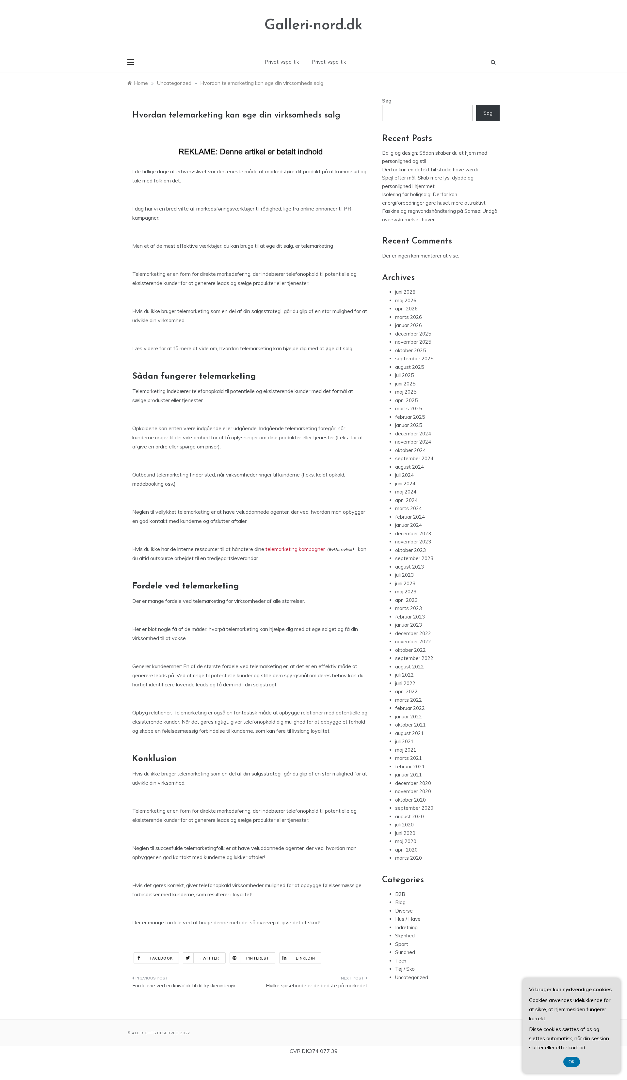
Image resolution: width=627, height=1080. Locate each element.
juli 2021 (404, 741)
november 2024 (413, 442)
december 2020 (413, 783)
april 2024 (406, 500)
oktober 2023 (410, 550)
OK (572, 1061)
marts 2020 (408, 858)
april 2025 (406, 400)
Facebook (161, 958)
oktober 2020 (410, 800)
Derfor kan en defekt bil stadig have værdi (430, 169)
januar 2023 (408, 625)
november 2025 (413, 342)
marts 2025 (408, 408)
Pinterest (257, 958)
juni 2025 (405, 384)
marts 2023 (408, 608)
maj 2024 (405, 492)
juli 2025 (404, 375)
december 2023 (413, 533)
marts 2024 (408, 508)
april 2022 (406, 691)
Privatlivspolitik (282, 62)
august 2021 (409, 733)
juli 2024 (404, 475)
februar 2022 (410, 708)
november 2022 (413, 641)
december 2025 (413, 334)
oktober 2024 (410, 450)
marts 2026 (408, 317)
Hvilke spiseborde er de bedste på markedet (316, 985)
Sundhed (405, 952)
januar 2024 (408, 525)
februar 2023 (410, 617)
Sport (401, 944)
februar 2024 (410, 517)
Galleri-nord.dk (313, 25)
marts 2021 (408, 758)
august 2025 (409, 367)
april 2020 (406, 850)
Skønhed (405, 935)
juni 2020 (405, 833)
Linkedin (305, 958)
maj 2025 (405, 392)
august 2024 (409, 467)
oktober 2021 (410, 725)
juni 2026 (405, 292)
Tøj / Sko (405, 969)
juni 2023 (405, 583)
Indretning (406, 927)
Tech (400, 961)
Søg (387, 101)
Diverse (404, 911)
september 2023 (414, 558)
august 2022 (409, 667)
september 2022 (414, 658)
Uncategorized (411, 977)
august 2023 (409, 567)
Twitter (209, 958)
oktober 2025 (410, 350)
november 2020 (413, 791)
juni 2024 (405, 483)
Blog (400, 902)
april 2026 (406, 308)
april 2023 (406, 600)
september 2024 (414, 458)
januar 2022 (408, 716)
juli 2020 (404, 825)
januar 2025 (408, 425)
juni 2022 (405, 683)
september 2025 (414, 358)
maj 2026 (405, 300)
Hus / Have (408, 919)
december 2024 (413, 433)
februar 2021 (410, 766)
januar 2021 (408, 775)
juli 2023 (404, 575)
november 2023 (413, 542)
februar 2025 (410, 417)
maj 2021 (405, 750)
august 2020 (409, 816)
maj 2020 (405, 841)
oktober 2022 (410, 650)
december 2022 (413, 633)
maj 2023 (405, 591)
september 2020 (414, 808)
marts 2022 (408, 700)
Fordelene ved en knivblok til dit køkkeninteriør (183, 985)
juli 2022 (404, 675)
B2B (400, 894)
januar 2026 (408, 325)
